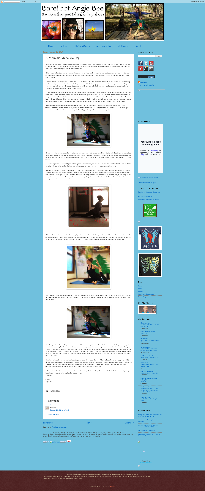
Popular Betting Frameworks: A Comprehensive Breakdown (149, 349)
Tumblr (138, 46)
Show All (160, 405)
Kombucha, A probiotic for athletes (149, 199)
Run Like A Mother (147, 371)
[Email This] (51, 391)
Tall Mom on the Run (147, 356)
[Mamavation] (150, 216)
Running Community (146, 463)
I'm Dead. (143, 381)
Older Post (129, 423)
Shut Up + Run (145, 387)
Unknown (143, 82)
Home (50, 46)
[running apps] (55, 442)
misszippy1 (144, 363)
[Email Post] (46, 391)
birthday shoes (145, 323)
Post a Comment (53, 414)
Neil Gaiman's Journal (148, 331)
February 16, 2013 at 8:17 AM (59, 410)
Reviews (63, 46)
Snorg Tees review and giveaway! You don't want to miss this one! (150, 415)
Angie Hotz (146, 461)
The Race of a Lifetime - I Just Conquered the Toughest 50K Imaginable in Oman (149, 390)
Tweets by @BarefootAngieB (147, 182)
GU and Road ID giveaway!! (146, 430)
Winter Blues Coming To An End (150, 357)
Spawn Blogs (142, 297)
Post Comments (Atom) (59, 427)
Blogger (112, 487)
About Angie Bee (103, 46)
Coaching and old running (146, 294)
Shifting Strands (146, 397)
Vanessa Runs (145, 347)
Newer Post (48, 423)
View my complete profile (146, 85)
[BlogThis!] (53, 391)
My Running (123, 46)
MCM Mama (144, 338)
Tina (51, 405)
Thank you (144, 333)
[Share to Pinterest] (59, 391)
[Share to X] (55, 391)
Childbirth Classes (82, 46)
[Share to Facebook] (57, 391)
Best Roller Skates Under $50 (149, 373)
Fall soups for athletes (145, 196)
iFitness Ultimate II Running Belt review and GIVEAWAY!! (148, 426)
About (140, 288)
